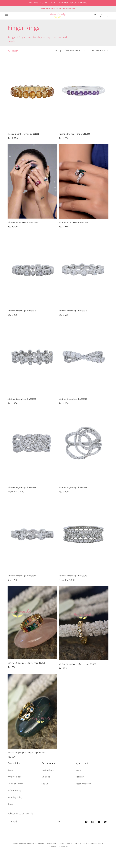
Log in (79, 770)
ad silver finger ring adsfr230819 (73, 399)
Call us (45, 783)
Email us (46, 776)
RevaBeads (23, 843)
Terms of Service (15, 783)
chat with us (47, 770)
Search (11, 770)
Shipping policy (96, 843)
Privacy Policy (14, 776)
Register (80, 776)
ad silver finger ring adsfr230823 (22, 399)
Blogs (10, 804)
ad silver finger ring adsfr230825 (73, 311)
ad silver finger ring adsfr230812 (22, 576)
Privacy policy (66, 843)
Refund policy (52, 843)
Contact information (59, 846)
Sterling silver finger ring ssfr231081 (23, 134)
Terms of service (81, 843)
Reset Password (83, 783)
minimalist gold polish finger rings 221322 (77, 664)
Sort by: (58, 50)
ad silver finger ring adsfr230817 (73, 487)
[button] (6, 15)
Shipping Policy (15, 797)
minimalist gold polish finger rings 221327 (26, 752)
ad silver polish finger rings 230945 (74, 222)
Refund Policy (14, 790)
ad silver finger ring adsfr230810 (73, 576)
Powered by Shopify (36, 843)
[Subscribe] (58, 821)
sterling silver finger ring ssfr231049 (74, 134)
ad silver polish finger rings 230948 (23, 222)
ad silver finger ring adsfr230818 (22, 487)
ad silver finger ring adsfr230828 (22, 311)
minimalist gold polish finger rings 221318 (26, 663)
